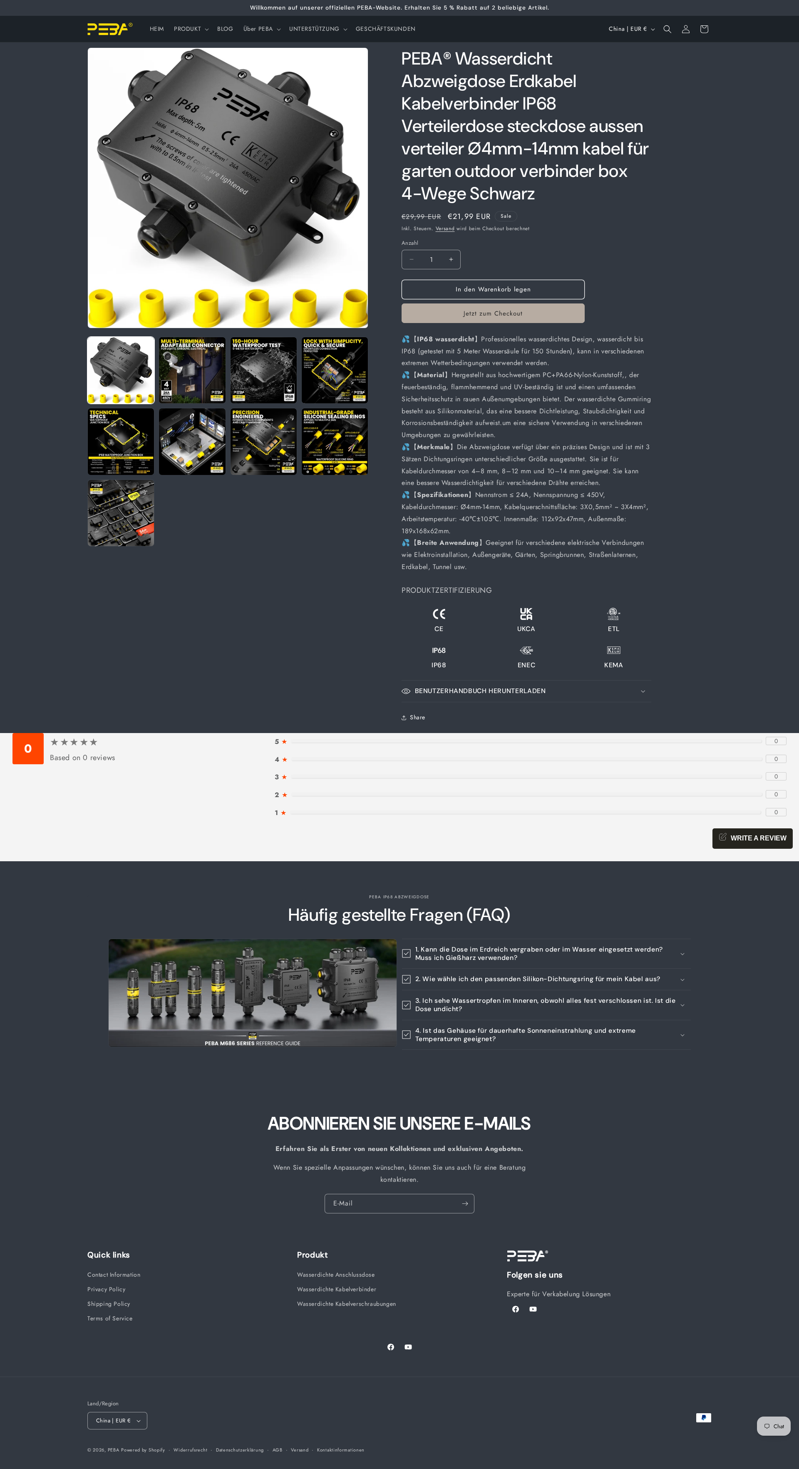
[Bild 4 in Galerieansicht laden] (334, 370)
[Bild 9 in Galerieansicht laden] (120, 513)
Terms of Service (110, 1318)
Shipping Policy (108, 1304)
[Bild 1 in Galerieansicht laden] (120, 370)
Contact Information (113, 1274)
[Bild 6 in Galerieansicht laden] (192, 441)
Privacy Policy (106, 1289)
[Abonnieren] (465, 1203)
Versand (445, 228)
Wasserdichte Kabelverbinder (336, 1289)
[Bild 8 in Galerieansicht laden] (334, 441)
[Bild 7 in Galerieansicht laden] (263, 441)
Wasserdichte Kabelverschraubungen (346, 1304)
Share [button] (417, 717)
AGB (278, 1450)
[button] (190, 28)
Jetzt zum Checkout (493, 313)
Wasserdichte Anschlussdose (336, 1274)
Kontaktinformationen (341, 1450)
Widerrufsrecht (190, 1450)
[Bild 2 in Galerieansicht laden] (192, 370)
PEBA (113, 1450)
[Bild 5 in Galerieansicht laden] (120, 441)
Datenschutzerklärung (240, 1450)
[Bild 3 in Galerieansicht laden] (263, 370)
